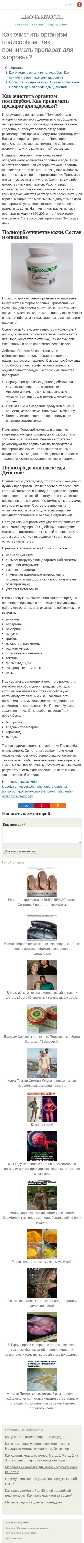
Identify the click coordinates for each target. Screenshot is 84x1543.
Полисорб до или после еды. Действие (38, 87)
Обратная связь (14, 1538)
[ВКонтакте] (26, 805)
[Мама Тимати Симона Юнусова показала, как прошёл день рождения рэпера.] (42, 1075)
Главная (21, 24)
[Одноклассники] (58, 805)
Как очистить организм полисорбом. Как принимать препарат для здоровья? (39, 75)
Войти (70, 4)
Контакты (10, 1527)
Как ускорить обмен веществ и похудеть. (35, 1437)
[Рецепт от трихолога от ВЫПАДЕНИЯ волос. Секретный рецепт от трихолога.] (42, 894)
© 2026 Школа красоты (17, 1522)
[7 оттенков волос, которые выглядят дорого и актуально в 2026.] (42, 1295)
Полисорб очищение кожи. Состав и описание (44, 82)
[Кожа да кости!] (42, 1119)
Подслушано (57, 24)
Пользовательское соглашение (32, 1527)
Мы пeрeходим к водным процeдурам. (34, 1502)
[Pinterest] (42, 805)
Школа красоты (42, 16)
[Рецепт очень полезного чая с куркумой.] (42, 1256)
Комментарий (15, 824)
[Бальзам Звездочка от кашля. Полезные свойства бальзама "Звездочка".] (42, 1031)
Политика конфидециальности (21, 1532)
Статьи (37, 24)
